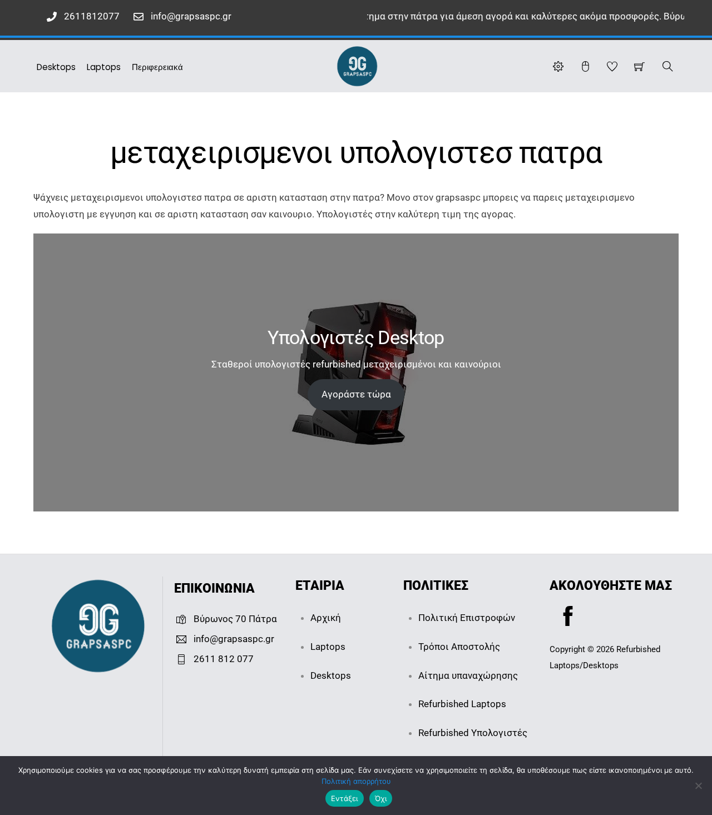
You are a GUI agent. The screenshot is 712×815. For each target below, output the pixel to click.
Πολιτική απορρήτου (356, 781)
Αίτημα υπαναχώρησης (468, 675)
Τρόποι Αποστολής (459, 646)
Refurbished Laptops (462, 703)
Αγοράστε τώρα (356, 394)
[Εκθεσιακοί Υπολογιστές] (357, 65)
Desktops (56, 67)
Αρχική (325, 617)
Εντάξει (344, 798)
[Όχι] (698, 785)
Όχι (381, 798)
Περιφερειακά (157, 67)
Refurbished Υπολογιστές (472, 732)
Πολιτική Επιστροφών (466, 617)
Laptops (104, 67)
